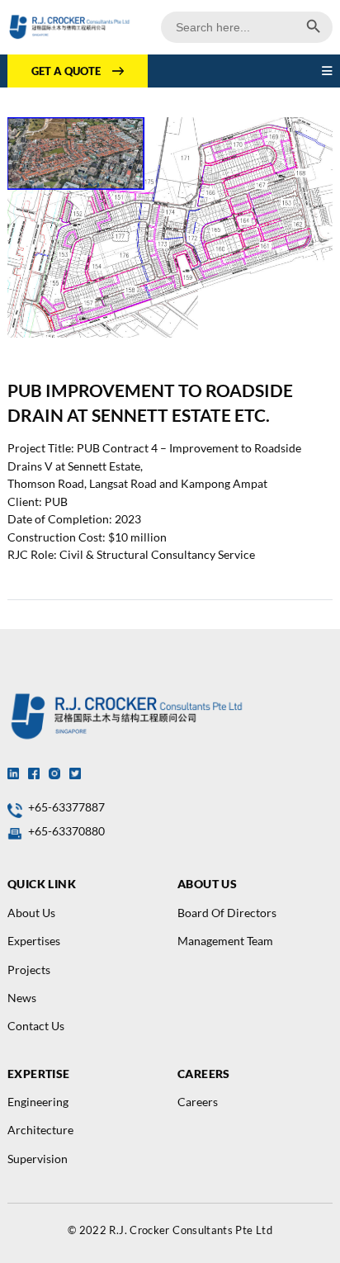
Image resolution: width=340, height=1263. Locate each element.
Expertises (33, 941)
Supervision (37, 1159)
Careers (197, 1102)
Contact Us (35, 1026)
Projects (28, 970)
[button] (327, 70)
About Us (31, 913)
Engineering (37, 1102)
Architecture (40, 1130)
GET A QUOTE (66, 71)
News (21, 998)
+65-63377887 (66, 807)
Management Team (225, 941)
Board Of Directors (226, 913)
